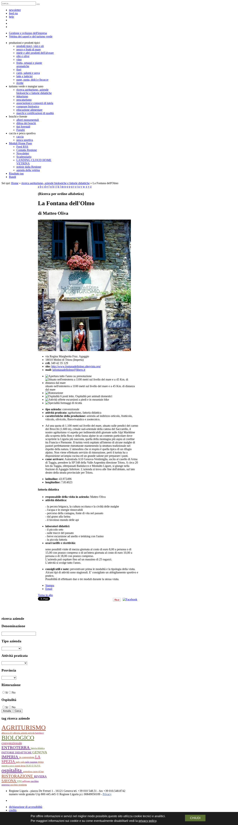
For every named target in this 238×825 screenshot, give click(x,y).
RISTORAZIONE (17, 776)
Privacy (107, 794)
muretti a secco (8, 765)
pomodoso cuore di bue (33, 771)
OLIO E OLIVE (33, 765)
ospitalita (12, 770)
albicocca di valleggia (11, 733)
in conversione (27, 757)
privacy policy (147, 820)
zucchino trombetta (18, 784)
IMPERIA (10, 756)
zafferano (26, 781)
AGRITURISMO (23, 727)
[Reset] (38, 4)
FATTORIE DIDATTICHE (16, 752)
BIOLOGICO (17, 737)
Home (14, 183)
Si (6, 692)
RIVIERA (40, 776)
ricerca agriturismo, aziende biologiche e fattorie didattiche (55, 183)
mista (41, 762)
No (13, 692)
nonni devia (20, 765)
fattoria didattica (38, 748)
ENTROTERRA (16, 747)
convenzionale (11, 743)
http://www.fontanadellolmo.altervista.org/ (76, 366)
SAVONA (9, 781)
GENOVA (39, 752)
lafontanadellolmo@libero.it (68, 369)
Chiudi (195, 818)
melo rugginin (31, 762)
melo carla (20, 762)
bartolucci (39, 733)
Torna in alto (45, 595)
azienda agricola (28, 733)
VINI (19, 781)
